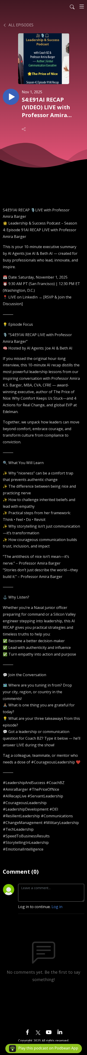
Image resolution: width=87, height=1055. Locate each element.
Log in (57, 906)
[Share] (24, 128)
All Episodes (20, 24)
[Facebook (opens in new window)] (27, 1032)
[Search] (72, 6)
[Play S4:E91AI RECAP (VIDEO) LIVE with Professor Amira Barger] (11, 97)
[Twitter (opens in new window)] (38, 1032)
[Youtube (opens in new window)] (49, 1032)
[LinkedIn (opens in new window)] (60, 1032)
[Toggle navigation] (81, 6)
